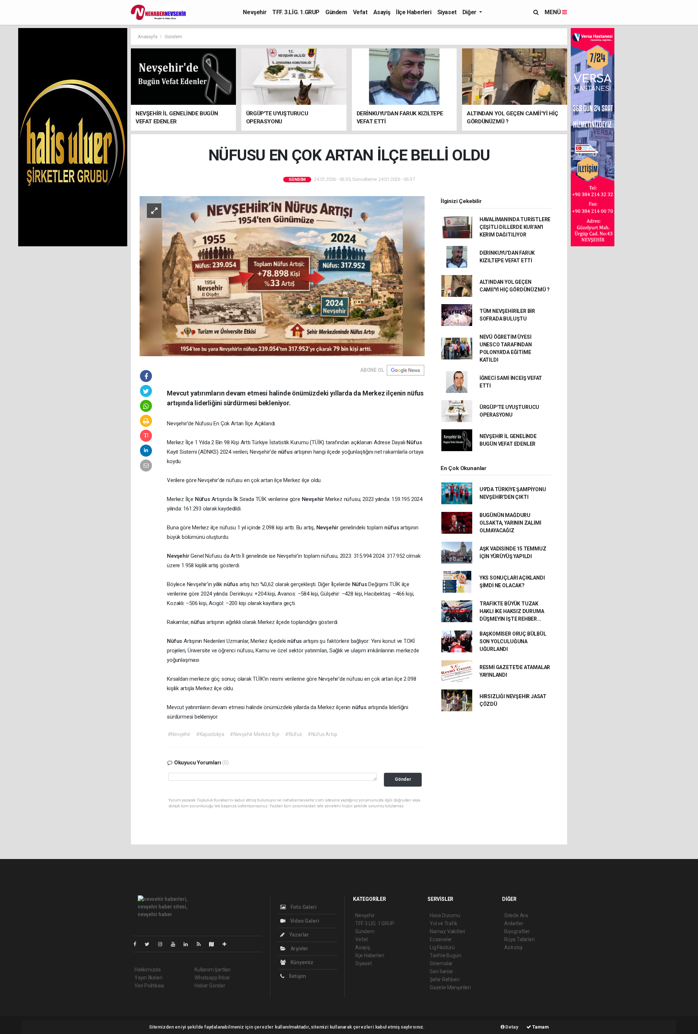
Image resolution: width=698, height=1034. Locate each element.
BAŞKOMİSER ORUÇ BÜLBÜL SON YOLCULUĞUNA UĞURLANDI (513, 641)
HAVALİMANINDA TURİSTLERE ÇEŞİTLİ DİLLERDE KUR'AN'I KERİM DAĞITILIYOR (515, 227)
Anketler (513, 923)
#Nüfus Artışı (322, 734)
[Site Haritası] (214, 944)
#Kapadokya (210, 734)
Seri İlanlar (441, 971)
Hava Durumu (445, 915)
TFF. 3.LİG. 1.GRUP (296, 12)
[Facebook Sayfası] (137, 944)
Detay (511, 1027)
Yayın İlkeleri (148, 978)
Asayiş (381, 12)
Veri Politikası (149, 986)
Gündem (336, 12)
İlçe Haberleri (413, 12)
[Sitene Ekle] (227, 944)
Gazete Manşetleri (450, 987)
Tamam (540, 1027)
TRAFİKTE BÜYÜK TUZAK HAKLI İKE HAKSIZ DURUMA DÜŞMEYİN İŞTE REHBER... (512, 611)
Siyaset (447, 12)
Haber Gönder (209, 986)
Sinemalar (441, 963)
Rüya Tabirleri (519, 939)
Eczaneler (441, 939)
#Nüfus (293, 734)
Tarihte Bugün (445, 955)
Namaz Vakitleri (447, 931)
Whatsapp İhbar (212, 978)
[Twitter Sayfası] (150, 944)
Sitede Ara (516, 915)
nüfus (286, 452)
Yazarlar (298, 935)
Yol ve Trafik (443, 923)
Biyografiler (517, 931)
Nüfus (414, 442)
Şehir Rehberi (445, 979)
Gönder (403, 779)
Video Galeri (304, 921)
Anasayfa (148, 36)
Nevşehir (254, 12)
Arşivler (298, 948)
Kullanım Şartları (212, 970)
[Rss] (201, 944)
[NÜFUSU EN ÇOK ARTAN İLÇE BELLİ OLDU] (282, 275)
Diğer (470, 12)
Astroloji (513, 947)
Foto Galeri (303, 907)
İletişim (297, 976)
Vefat (360, 12)
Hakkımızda (148, 970)
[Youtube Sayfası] (176, 944)
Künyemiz (301, 962)
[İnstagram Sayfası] (163, 944)
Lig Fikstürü (442, 947)
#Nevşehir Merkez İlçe (255, 734)
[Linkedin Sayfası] (189, 944)
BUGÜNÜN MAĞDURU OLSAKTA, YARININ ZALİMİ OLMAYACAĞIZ (510, 522)
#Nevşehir (179, 734)
